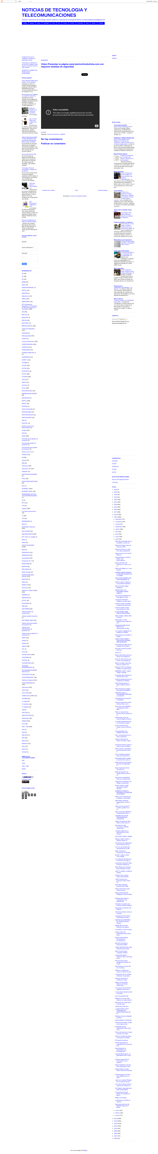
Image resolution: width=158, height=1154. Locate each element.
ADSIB (24, 282)
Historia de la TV (26, 452)
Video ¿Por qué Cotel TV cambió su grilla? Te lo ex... (122, 807)
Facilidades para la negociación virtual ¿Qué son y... (123, 1028)
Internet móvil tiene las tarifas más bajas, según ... (123, 740)
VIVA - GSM (25, 726)
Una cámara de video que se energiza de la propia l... (123, 645)
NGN (23, 539)
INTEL (24, 478)
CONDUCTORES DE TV (29, 352)
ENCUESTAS (25, 398)
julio (116, 531)
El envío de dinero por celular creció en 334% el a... (123, 727)
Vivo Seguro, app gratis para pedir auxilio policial (123, 1088)
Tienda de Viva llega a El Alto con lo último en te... (123, 1023)
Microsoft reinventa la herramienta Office (121, 943)
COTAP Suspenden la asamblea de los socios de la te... (123, 1044)
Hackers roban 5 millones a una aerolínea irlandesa (123, 582)
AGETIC (24, 290)
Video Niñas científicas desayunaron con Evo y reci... (122, 802)
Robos (24, 582)
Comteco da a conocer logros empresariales (122, 875)
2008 (115, 1133)
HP (23, 457)
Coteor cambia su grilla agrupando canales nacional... (121, 787)
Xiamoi (24, 749)
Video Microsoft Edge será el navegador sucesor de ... (123, 542)
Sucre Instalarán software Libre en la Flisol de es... (123, 755)
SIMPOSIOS (25, 597)
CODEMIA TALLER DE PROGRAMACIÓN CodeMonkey (121, 817)
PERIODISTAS (26, 555)
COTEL (65, 23)
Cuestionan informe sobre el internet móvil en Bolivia (123, 745)
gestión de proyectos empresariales (28, 426)
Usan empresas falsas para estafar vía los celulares (30, 81)
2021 (115, 502)
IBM (23, 463)
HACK (38, 23)
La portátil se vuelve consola (123, 929)
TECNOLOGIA (26, 654)
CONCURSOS (26, 350)
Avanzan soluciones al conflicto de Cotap (121, 979)
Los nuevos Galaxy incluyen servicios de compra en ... (123, 1084)
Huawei (24, 460)
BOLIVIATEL (25, 323)
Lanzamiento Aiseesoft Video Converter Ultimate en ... (123, 863)
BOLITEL (24, 314)
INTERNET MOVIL (27, 491)
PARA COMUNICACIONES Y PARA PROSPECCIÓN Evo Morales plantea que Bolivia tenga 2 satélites (29, 140)
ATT (59, 23)
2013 (115, 1121)
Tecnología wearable (120, 125)
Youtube (24, 752)
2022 (115, 499)
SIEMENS (25, 595)
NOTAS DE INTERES (28, 545)
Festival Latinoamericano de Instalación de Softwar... (123, 679)
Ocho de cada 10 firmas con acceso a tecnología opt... (123, 659)
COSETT (24, 360)
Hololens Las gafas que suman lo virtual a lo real (123, 971)
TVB (23, 709)
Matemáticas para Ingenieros (123, 240)
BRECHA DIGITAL (27, 326)
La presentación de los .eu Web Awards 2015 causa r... (123, 1055)
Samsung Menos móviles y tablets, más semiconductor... (123, 559)
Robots (32, 23)
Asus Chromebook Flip (121, 996)
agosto (117, 529)
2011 (115, 1126)
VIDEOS (62, 134)
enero (117, 1115)
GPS (23, 433)
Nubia (23, 549)
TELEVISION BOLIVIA (28, 683)
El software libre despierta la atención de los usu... (123, 675)
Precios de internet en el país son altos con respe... (123, 1032)
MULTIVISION (26, 531)
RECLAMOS (25, 569)
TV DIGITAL (25, 704)
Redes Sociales (26, 572)
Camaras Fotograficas (28, 328)
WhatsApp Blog (119, 268)
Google (24, 430)
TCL (23, 649)
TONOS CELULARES (28, 695)
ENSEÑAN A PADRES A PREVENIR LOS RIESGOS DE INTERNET (123, 792)
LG (23, 515)
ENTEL (94, 23)
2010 (115, 1128)
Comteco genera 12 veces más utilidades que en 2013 (122, 1076)
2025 (115, 492)
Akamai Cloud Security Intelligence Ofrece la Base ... (123, 894)
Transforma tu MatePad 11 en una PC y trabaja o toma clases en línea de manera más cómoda (30, 65)
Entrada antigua (102, 190)
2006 (115, 1138)
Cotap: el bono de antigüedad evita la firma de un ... (123, 933)
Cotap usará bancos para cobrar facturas (122, 889)
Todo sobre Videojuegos (121, 251)
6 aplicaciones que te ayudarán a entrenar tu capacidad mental (28, 58)
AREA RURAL (26, 301)
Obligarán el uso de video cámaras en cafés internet (123, 999)
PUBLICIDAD (25, 563)
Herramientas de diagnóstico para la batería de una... (123, 843)
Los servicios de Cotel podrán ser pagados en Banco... (122, 1093)
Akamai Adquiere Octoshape (123, 1020)
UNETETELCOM (27, 715)
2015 (115, 517)
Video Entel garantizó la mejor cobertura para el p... (122, 684)
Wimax (24, 740)
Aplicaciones (25, 296)
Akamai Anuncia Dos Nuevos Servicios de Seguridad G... (123, 764)
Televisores (25, 687)
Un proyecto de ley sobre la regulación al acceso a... (123, 988)
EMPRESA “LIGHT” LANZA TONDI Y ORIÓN (123, 671)
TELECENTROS (26, 663)
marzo (117, 1110)
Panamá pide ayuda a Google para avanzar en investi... (123, 962)
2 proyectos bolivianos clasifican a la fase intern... (123, 600)
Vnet (23, 729)
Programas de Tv (27, 561)
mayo (117, 536)
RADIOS (24, 566)
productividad (26, 558)
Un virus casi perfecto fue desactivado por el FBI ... (123, 847)
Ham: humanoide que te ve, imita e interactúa (123, 735)
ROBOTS (24, 585)
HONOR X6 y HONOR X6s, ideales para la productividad (30, 72)
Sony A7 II (118, 652)
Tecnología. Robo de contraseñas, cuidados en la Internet (29, 169)
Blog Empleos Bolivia (120, 154)
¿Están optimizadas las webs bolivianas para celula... (123, 947)
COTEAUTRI (25, 371)
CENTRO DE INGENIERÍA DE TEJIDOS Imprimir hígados (122, 921)
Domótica (24, 385)
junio (117, 534)
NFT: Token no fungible (28, 537)
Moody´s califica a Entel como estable (122, 855)
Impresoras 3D (26, 468)
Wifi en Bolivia (118, 298)
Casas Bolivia (118, 190)
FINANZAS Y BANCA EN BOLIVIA (124, 138)
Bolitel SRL (25, 317)
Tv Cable (24, 701)
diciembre (118, 519)
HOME (25, 23)
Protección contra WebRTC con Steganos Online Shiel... (123, 708)
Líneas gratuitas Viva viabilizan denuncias (121, 731)
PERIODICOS (26, 552)
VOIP (23, 732)
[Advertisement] (77, 40)
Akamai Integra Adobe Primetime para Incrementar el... (121, 939)
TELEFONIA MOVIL (27, 677)
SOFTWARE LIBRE (27, 620)
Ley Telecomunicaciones (29, 511)
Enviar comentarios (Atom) (79, 196)
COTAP (24, 365)
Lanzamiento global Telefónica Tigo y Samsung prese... (123, 956)
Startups (24, 643)
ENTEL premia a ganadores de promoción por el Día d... (123, 750)
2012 (115, 1123)
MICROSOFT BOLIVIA (28, 527)
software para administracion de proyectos (27, 629)
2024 (115, 494)
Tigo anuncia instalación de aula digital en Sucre (123, 596)
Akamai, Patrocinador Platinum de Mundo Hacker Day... (121, 984)
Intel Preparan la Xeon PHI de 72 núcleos (123, 967)
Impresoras (25, 466)
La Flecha (115, 482)
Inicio (76, 190)
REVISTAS (25, 579)
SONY (23, 637)
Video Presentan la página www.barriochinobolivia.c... (123, 689)
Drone (23, 388)
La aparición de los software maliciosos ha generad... (123, 975)
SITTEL (24, 600)
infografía (24, 471)
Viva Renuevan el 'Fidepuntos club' (33, 204)
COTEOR (24, 376)
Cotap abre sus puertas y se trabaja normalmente (123, 782)
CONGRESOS (26, 357)
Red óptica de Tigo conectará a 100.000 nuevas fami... (121, 827)
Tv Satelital (25, 707)
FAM (23, 420)
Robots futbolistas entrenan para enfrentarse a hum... (123, 1065)
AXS (53, 23)
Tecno (23, 652)
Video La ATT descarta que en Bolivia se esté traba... (123, 797)
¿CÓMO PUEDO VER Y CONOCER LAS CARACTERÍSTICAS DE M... (122, 1011)
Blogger (85, 1150)
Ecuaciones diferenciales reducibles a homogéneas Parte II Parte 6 (128, 243)
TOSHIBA (24, 698)
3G (23, 273)
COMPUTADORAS (27, 344)
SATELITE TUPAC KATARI (29, 590)
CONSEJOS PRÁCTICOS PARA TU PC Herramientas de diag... (122, 627)
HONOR (101, 23)
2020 (115, 504)
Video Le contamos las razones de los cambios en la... (123, 713)
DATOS (24, 382)
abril (116, 539)
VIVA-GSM (80, 23)
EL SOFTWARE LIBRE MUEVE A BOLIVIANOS (122, 612)
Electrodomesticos (27, 390)
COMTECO (25, 347)
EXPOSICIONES (26, 412)
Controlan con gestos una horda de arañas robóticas (123, 904)
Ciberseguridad (26, 336)
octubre (117, 524)
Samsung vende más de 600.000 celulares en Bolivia (122, 1105)
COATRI (24, 338)
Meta (23, 524)
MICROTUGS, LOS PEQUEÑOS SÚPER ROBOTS (121, 591)
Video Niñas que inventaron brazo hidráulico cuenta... (123, 867)
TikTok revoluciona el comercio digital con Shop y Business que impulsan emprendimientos (126, 176)
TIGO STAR (25, 693)
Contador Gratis (26, 779)
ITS (23, 505)
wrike (23, 746)
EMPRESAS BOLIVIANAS (29, 393)
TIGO (87, 23)
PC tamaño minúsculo (121, 1040)
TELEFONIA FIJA (27, 674)
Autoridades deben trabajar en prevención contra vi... (123, 759)
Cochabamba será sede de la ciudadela (123, 699)
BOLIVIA (24, 320)
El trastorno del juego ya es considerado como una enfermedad (127, 254)
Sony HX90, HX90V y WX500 (123, 836)
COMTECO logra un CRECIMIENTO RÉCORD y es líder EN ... (123, 694)
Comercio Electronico (53, 134)
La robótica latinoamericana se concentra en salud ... (123, 722)
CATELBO (25, 333)
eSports (24, 403)
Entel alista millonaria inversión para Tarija (121, 885)
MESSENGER (26, 521)
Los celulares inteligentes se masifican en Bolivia (123, 631)
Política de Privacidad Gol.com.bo (123, 126)
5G (23, 279)
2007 (115, 1136)
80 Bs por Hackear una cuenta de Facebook (33, 110)
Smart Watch (25, 603)
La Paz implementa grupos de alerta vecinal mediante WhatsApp (127, 271)
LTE (23, 518)
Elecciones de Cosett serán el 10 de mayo (123, 1003)
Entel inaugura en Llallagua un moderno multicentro (30, 95)
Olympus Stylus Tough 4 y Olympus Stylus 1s (122, 839)
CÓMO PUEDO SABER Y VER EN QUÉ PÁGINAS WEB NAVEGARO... (122, 640)
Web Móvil (25, 735)
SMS (23, 606)
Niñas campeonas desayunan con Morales (122, 851)
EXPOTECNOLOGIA (28, 415)
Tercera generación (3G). (29, 154)
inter (23, 486)
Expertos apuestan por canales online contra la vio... (122, 773)
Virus (23, 724)
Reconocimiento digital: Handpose (122, 586)
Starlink (24, 640)
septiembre (118, 526)
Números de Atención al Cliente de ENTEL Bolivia (29, 220)
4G (23, 276)
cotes (23, 379)
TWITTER (25, 712)
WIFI (23, 738)
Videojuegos (25, 718)
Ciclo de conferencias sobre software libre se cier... (123, 703)
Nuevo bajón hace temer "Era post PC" (122, 768)
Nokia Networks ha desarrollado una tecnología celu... (120, 1050)
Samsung (24, 587)
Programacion (118, 286)
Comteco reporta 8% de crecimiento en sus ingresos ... (122, 1061)
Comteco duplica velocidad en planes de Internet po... (123, 604)
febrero (117, 1113)
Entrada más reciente (48, 190)
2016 (115, 514)
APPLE (24, 298)
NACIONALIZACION (28, 534)
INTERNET (46, 23)
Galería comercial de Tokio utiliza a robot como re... (123, 822)
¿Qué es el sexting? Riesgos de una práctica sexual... (123, 1080)
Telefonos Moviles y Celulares (123, 222)
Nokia (23, 542)
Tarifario (114, 58)
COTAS (72, 23)
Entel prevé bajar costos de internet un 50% (123, 546)
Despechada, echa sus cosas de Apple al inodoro (123, 718)
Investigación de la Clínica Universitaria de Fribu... (122, 916)
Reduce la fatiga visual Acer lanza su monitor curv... (123, 663)
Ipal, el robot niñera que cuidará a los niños (33, 121)
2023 (115, 497)
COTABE (24, 362)
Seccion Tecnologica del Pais (120, 479)
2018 (115, 509)
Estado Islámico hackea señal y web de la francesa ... (123, 1070)
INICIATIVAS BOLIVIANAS (29, 474)
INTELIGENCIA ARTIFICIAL (30, 481)
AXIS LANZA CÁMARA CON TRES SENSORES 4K (123, 578)
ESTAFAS (24, 406)
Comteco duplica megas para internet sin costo (122, 608)
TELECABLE (25, 657)
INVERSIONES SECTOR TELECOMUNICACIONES (29, 494)
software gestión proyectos (29, 616)
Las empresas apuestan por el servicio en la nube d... (123, 859)
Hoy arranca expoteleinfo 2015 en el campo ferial (122, 778)
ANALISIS (25, 293)
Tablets (24, 646)
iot (22, 500)
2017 (115, 512)
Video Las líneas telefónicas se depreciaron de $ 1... (123, 812)
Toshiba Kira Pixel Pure (121, 1006)
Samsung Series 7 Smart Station (33, 185)
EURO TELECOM (27, 409)
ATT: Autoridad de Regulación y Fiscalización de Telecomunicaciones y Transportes (29, 307)
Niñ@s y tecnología (120, 1097)
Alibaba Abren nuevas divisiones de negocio (122, 926)
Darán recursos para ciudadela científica (121, 951)
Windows (24, 743)
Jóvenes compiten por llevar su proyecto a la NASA (123, 1036)
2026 (115, 489)
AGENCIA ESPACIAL (28, 287)
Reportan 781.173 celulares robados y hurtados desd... (123, 667)
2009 (115, 1131)
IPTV (23, 503)
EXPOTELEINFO (27, 417)
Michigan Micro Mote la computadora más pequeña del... (122, 900)
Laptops (24, 508)
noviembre (118, 521)
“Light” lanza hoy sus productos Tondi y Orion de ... (122, 880)
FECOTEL (25, 423)
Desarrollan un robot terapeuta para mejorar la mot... (123, 621)
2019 (115, 507)
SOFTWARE (25, 609)
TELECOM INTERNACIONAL (27, 666)
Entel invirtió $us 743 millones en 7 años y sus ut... (123, 564)
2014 (115, 1118)
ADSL (23, 285)
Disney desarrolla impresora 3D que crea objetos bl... (123, 655)
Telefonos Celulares (27, 680)
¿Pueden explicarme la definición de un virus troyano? (122, 832)
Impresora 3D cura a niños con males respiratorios (123, 550)
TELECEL (25, 660)
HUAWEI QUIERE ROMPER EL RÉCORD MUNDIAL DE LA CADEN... (123, 574)
